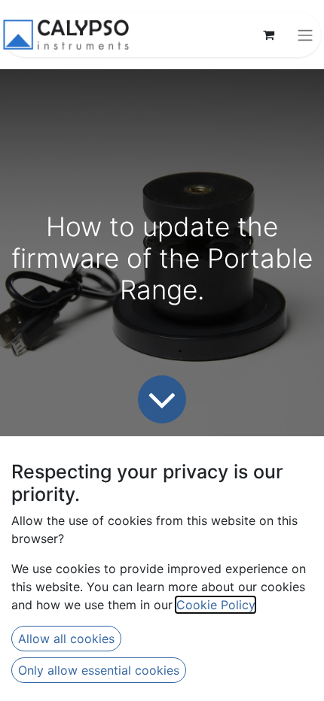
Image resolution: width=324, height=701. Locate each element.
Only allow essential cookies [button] (98, 670)
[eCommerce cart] (268, 35)
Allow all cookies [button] (66, 638)
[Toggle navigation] (305, 34)
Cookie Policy (215, 604)
